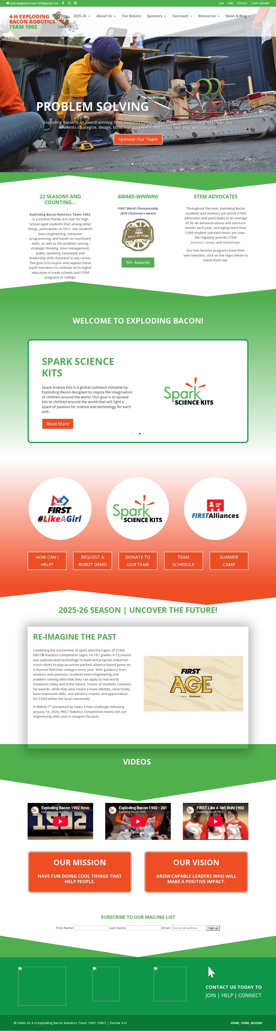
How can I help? (47, 560)
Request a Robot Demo (92, 560)
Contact (65, 27)
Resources (207, 16)
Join (221, 3)
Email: (167, 928)
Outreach (180, 16)
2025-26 (80, 16)
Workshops (231, 242)
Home (63, 16)
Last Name (117, 928)
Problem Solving (92, 106)
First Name (64, 928)
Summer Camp (229, 560)
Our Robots (131, 16)
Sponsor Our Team (138, 139)
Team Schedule (183, 560)
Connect (242, 3)
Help (230, 3)
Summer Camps (203, 242)
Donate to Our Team (137, 560)
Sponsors (154, 16)
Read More (58, 424)
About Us (104, 16)
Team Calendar (260, 3)
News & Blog (236, 16)
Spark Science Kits (78, 367)
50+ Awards (138, 262)
